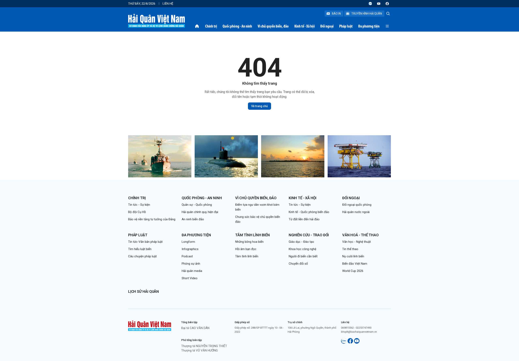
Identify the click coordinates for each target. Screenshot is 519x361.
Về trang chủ (259, 106)
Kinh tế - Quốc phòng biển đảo (309, 212)
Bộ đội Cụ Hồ (137, 212)
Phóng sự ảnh (191, 263)
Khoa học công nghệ (302, 249)
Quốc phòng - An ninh (237, 26)
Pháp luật (346, 26)
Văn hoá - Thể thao (360, 235)
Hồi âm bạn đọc (245, 249)
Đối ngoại (326, 26)
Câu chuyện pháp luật (142, 256)
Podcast (187, 256)
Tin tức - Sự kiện (139, 205)
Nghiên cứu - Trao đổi (309, 235)
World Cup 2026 (352, 271)
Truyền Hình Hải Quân (366, 13)
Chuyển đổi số (298, 263)
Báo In (336, 13)
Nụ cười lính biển (353, 256)
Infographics (190, 249)
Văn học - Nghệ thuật (356, 242)
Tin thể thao (350, 249)
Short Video (189, 278)
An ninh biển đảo (193, 219)
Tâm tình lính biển (252, 235)
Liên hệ (168, 3)
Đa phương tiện (369, 26)
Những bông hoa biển (249, 242)
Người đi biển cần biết (303, 256)
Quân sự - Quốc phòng (197, 205)
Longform (188, 242)
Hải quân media (192, 271)
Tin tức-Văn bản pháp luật (145, 242)
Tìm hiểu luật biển (139, 249)
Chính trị (211, 26)
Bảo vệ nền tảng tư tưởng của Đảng (151, 219)
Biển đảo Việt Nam (354, 263)
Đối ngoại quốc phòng (356, 205)
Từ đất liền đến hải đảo (304, 219)
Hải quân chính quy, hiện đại (200, 212)
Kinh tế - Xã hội (304, 26)
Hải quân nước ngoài (356, 212)
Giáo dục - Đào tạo (301, 242)
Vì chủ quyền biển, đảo (273, 26)
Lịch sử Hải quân (143, 291)
